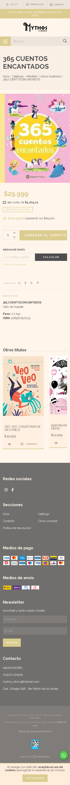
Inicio (6, 76)
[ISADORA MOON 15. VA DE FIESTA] (56, 443)
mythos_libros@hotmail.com (21, 681)
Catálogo (18, 76)
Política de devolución (17, 528)
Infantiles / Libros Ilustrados (43, 76)
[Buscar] (65, 40)
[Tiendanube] (35, 757)
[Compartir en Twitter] (31, 283)
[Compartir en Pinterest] (37, 283)
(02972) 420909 (13, 674)
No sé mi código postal (14, 264)
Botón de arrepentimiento (35, 731)
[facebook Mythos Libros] (12, 489)
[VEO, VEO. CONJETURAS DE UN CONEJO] (10, 444)
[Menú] (5, 41)
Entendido (35, 778)
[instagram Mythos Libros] (6, 489)
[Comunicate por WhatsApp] (63, 755)
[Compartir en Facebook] (25, 283)
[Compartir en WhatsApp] (19, 283)
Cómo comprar (48, 521)
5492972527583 (12, 667)
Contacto (8, 521)
